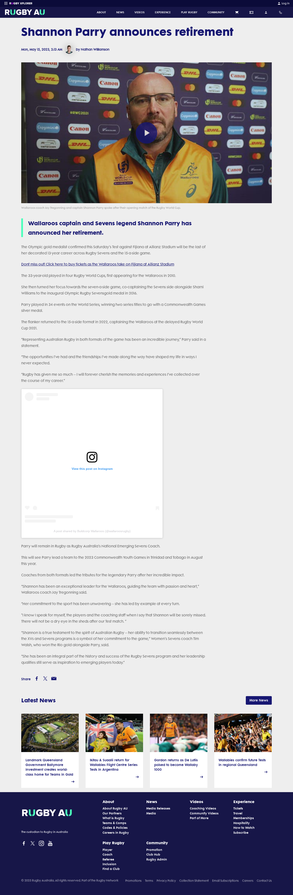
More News (258, 700)
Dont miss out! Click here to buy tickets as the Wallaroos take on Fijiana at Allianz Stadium (97, 264)
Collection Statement (194, 880)
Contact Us (264, 880)
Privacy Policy (166, 880)
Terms (149, 880)
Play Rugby (113, 842)
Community (157, 842)
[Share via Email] (53, 678)
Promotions (133, 880)
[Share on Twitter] (45, 678)
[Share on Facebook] (36, 678)
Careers (247, 880)
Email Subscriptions (225, 880)
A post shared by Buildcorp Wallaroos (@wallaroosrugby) (92, 531)
